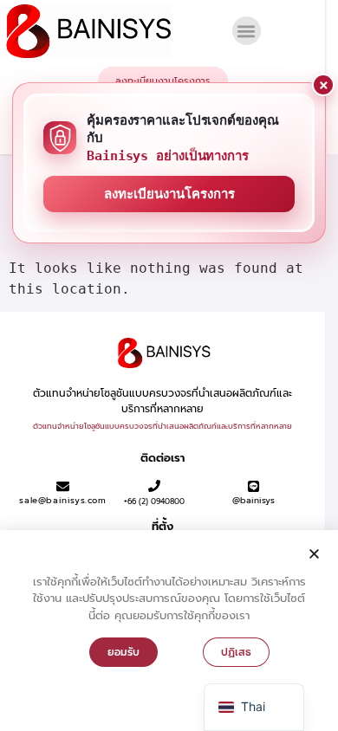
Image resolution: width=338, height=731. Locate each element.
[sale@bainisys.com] (62, 486)
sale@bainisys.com (62, 500)
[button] (246, 30)
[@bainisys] (253, 486)
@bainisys (253, 500)
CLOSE (323, 85)
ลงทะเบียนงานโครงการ (169, 194)
